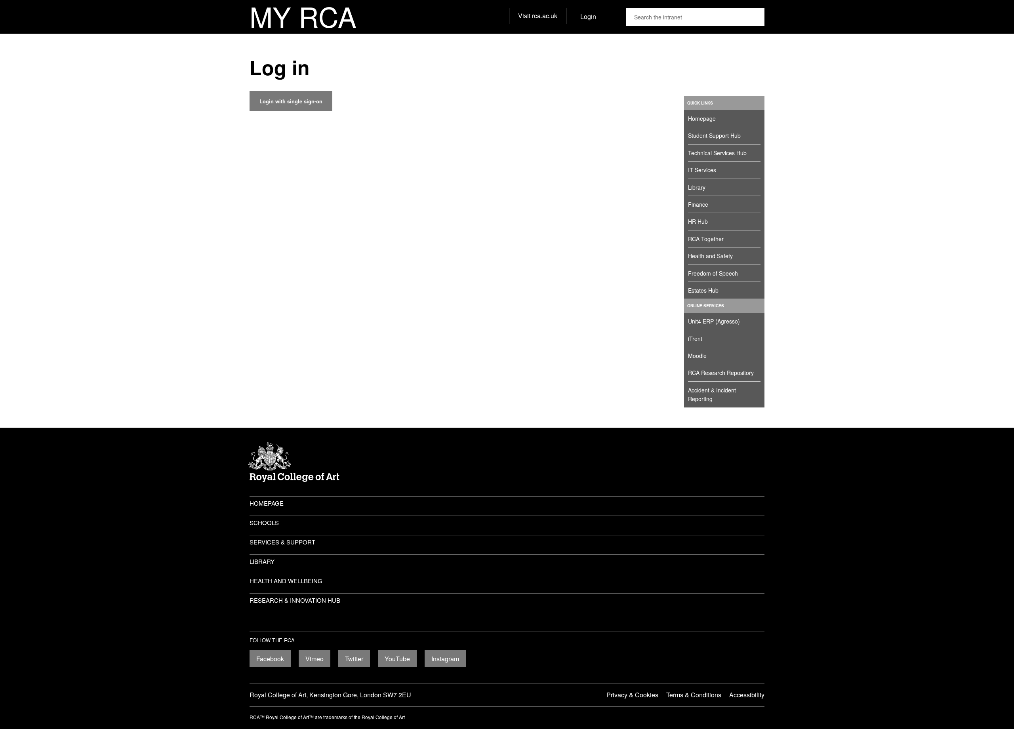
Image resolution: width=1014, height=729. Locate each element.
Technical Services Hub (717, 153)
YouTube (397, 658)
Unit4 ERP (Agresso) (714, 321)
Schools (264, 522)
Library (696, 187)
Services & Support (282, 542)
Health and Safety (710, 256)
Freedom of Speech (713, 273)
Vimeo (314, 658)
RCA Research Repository (721, 373)
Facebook (270, 658)
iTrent (695, 339)
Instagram (445, 658)
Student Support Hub (714, 135)
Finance (698, 204)
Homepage (702, 118)
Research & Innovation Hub (295, 600)
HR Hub (698, 221)
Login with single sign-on (290, 101)
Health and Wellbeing (286, 581)
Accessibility (746, 694)
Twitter (354, 658)
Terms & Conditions (693, 694)
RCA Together (706, 239)
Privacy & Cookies (632, 694)
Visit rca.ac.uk (537, 15)
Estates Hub (703, 290)
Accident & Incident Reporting (712, 394)
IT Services (702, 170)
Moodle (697, 356)
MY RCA (303, 17)
